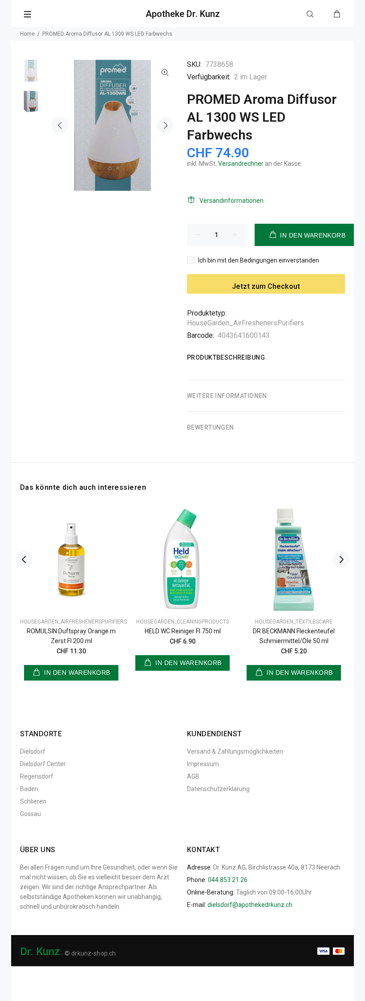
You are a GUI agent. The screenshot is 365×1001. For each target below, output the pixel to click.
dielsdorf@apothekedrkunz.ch (249, 904)
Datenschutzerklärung (218, 788)
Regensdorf (36, 776)
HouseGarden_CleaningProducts (182, 622)
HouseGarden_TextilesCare (294, 622)
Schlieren (33, 801)
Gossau (30, 813)
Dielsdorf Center (43, 763)
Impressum (203, 763)
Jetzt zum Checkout (266, 286)
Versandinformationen (231, 200)
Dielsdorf (32, 751)
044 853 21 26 (227, 879)
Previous (60, 125)
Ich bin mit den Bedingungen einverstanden (258, 260)
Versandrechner (241, 163)
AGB (193, 776)
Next (165, 125)
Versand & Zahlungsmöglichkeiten (235, 751)
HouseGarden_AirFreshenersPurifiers (245, 323)
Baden (29, 788)
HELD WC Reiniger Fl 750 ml (183, 631)
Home (27, 34)
